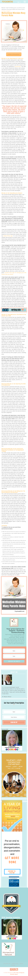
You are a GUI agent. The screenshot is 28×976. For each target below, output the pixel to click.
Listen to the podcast (14, 54)
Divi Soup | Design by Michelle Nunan (17, 973)
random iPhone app (8, 236)
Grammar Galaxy (15, 963)
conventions (18, 66)
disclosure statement (6, 11)
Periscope (13, 965)
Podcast (21, 963)
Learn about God (6, 963)
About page (22, 692)
